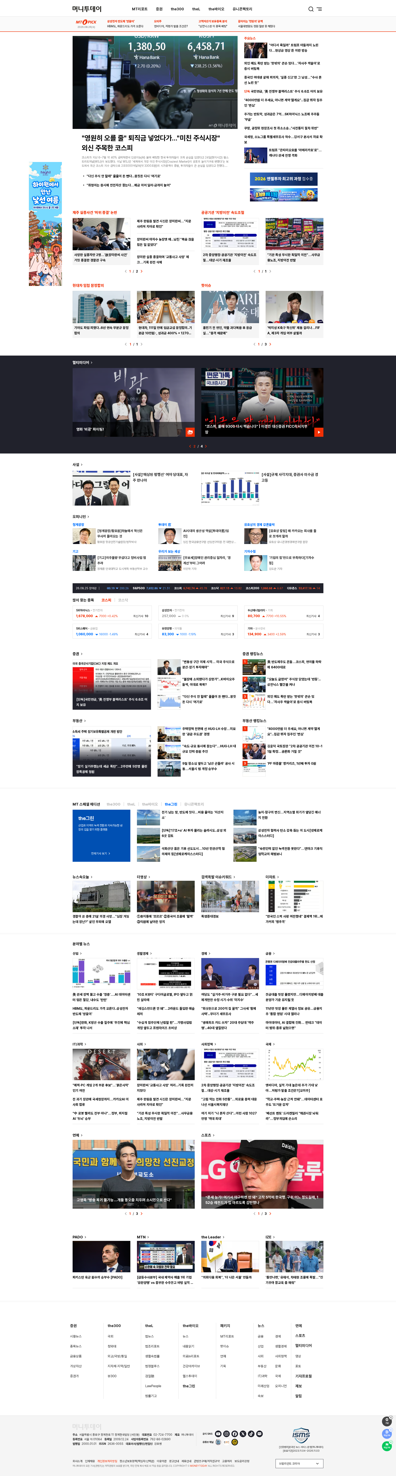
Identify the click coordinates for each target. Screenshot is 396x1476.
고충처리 (227, 1461)
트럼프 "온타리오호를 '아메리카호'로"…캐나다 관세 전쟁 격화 (295, 152)
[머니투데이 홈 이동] (87, 1427)
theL (196, 9)
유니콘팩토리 (242, 9)
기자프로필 (303, 1376)
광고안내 (174, 1461)
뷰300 (112, 1376)
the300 (177, 9)
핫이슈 (224, 1346)
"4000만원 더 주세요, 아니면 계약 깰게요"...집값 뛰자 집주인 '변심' (283, 102)
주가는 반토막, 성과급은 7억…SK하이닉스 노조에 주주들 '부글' (281, 116)
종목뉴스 (76, 1346)
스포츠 (206, 1135)
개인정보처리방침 (107, 1461)
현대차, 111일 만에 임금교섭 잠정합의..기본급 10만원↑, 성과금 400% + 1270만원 (165, 333)
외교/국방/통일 (117, 1356)
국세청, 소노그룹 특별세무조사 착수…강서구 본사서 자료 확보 (283, 139)
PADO (78, 1237)
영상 (298, 1356)
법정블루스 (152, 1366)
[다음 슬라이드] (141, 271)
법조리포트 (152, 1346)
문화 (278, 1366)
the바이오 (216, 9)
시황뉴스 (76, 1336)
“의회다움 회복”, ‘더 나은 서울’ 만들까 (226, 1277)
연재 (223, 1356)
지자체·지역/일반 (119, 1366)
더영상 (142, 877)
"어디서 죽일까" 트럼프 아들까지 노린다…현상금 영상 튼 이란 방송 (293, 47)
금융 (268, 954)
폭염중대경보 (210, 916)
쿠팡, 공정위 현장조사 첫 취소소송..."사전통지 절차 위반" (281, 128)
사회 (140, 1044)
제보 (298, 1386)
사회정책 (207, 1044)
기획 (223, 1366)
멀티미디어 (81, 362)
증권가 (74, 1376)
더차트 (271, 877)
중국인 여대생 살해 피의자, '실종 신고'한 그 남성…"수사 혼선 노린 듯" (283, 80)
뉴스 (186, 1336)
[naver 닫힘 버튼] (391, 1442)
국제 (268, 1044)
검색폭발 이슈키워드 (216, 877)
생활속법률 (152, 1356)
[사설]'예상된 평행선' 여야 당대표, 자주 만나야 (160, 477)
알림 (298, 1396)
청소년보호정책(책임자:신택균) (137, 1461)
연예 (76, 1135)
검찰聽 (149, 1376)
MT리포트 (140, 9)
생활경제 (142, 954)
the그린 (189, 1386)
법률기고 (151, 1396)
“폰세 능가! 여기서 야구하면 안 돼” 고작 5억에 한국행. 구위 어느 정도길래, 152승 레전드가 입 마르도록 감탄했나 (261, 1200)
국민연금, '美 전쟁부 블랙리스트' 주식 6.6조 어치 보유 (283, 91)
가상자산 (76, 1366)
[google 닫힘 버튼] (391, 1417)
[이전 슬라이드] (125, 271)
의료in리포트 (191, 1356)
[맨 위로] (387, 1459)
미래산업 (263, 1386)
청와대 (112, 1346)
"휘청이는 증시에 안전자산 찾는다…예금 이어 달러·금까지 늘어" (129, 185)
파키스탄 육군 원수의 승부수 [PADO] (98, 1277)
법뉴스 (149, 1336)
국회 (110, 1336)
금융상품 (76, 1356)
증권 (159, 9)
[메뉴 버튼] (319, 9)
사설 (76, 464)
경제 (204, 954)
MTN (141, 1237)
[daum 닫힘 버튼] (391, 1430)
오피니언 (79, 516)
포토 (298, 1366)
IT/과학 (78, 1044)
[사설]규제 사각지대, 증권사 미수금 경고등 (290, 477)
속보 (261, 1396)
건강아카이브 (191, 1366)
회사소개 (77, 1461)
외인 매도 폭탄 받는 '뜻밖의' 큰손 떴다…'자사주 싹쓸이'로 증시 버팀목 (282, 66)
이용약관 (162, 1461)
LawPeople (153, 1386)
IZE (268, 1237)
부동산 (77, 721)
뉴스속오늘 (81, 877)
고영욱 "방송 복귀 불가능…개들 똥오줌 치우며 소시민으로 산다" (124, 1200)
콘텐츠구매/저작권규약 (207, 1461)
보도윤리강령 (242, 1461)
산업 (75, 954)
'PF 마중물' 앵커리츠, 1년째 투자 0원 (291, 763)
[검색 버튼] (311, 9)
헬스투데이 (190, 1376)
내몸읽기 (188, 1346)
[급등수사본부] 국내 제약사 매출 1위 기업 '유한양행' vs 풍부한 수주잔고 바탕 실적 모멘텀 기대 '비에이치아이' (165, 1282)
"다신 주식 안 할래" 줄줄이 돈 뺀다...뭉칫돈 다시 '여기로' (124, 176)
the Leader (211, 1237)
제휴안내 (186, 1461)
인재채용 (90, 1461)
